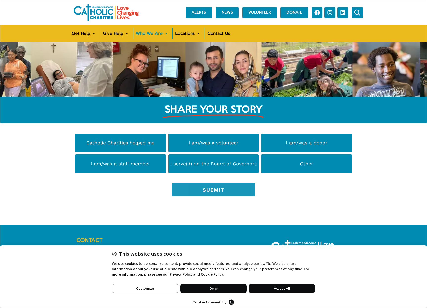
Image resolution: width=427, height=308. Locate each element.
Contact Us (218, 34)
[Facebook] (317, 12)
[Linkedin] (342, 12)
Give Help (113, 34)
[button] (357, 12)
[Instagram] (329, 12)
